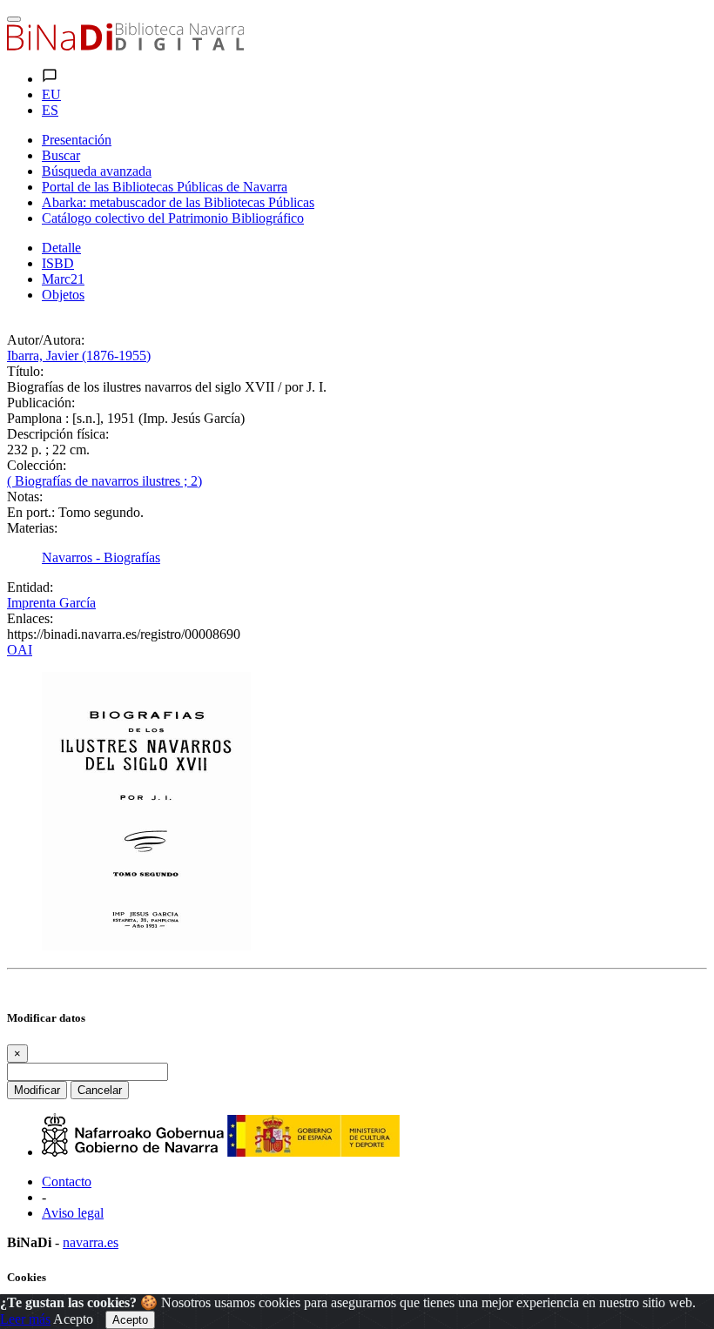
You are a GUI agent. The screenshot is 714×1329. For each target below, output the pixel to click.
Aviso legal (73, 1212)
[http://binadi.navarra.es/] (125, 45)
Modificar (37, 1090)
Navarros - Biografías (101, 557)
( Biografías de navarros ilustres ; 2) (104, 480)
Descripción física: (58, 433)
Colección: (36, 465)
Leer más (25, 1319)
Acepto (73, 1319)
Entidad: (30, 587)
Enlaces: (30, 618)
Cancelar (99, 1090)
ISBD (58, 263)
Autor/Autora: (45, 339)
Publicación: (41, 402)
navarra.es (90, 1242)
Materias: (32, 527)
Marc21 (63, 279)
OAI (19, 649)
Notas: (25, 496)
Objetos (63, 294)
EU (51, 94)
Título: (25, 371)
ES (50, 110)
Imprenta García (51, 602)
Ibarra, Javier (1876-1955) (79, 355)
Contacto (66, 1181)
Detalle (61, 247)
